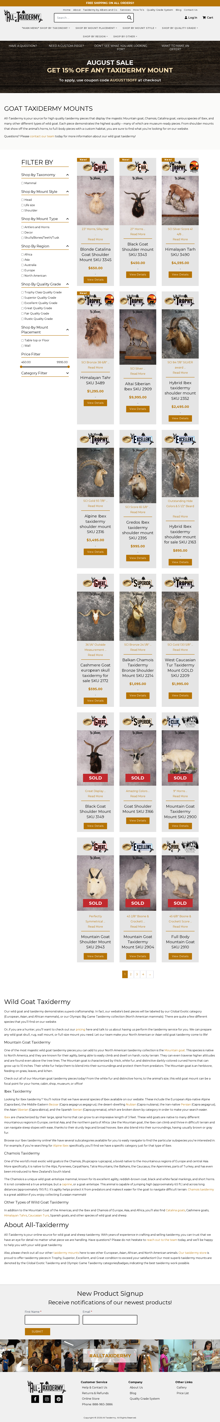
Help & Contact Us (94, 1387)
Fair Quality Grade (36, 313)
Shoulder (30, 210)
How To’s (138, 9)
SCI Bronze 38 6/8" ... (95, 362)
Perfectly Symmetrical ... (95, 919)
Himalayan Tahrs (15, 1215)
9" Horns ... (180, 791)
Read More (95, 239)
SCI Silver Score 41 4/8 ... (180, 231)
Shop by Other (124, 36)
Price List (183, 1393)
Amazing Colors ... (138, 791)
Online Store (91, 1398)
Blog (178, 9)
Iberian (77, 1109)
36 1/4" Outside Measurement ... (95, 647)
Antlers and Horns (36, 227)
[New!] (95, 200)
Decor (28, 232)
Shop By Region (35, 246)
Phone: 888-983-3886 (97, 1404)
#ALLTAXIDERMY (110, 1356)
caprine (67, 1184)
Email (87, 1311)
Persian (186, 1104)
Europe (29, 270)
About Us (136, 1387)
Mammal (30, 183)
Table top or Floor (36, 340)
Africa (28, 254)
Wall (27, 345)
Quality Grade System (160, 9)
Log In (192, 17)
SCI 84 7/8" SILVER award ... (180, 365)
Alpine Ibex (61, 1145)
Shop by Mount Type (39, 219)
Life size (29, 205)
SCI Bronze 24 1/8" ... (137, 644)
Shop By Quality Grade (41, 284)
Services (125, 9)
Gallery (182, 1387)
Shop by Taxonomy (38, 175)
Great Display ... (95, 791)
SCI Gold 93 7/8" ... (95, 500)
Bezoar (54, 1104)
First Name (33, 1311)
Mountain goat (174, 1050)
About (77, 9)
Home (66, 9)
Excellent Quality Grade (40, 302)
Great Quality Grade (38, 308)
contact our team (42, 136)
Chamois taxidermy (201, 1189)
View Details (95, 279)
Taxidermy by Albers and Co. (100, 9)
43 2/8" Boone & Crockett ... (138, 919)
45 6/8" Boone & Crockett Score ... (180, 919)
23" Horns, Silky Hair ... (95, 231)
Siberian (22, 1109)
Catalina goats (175, 1210)
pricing (80, 1029)
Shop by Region (94, 36)
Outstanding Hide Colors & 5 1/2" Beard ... (180, 506)
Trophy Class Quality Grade (43, 292)
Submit (37, 1331)
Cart (209, 17)
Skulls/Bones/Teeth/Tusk (41, 237)
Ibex (7, 1117)
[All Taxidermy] (47, 1387)
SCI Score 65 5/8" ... (137, 507)
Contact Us (190, 9)
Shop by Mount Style (138, 28)
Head (28, 199)
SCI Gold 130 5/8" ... (180, 644)
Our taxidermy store (193, 1252)
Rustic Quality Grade (38, 318)
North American (35, 275)
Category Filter (34, 373)
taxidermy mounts (66, 1252)
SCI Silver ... (137, 368)
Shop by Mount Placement (95, 28)
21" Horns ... (137, 229)
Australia (30, 265)
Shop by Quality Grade (179, 28)
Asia (27, 259)
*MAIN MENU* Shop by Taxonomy (45, 28)
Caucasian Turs (38, 1215)
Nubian (131, 1104)
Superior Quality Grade (40, 297)
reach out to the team (162, 1240)
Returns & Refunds (95, 1393)
